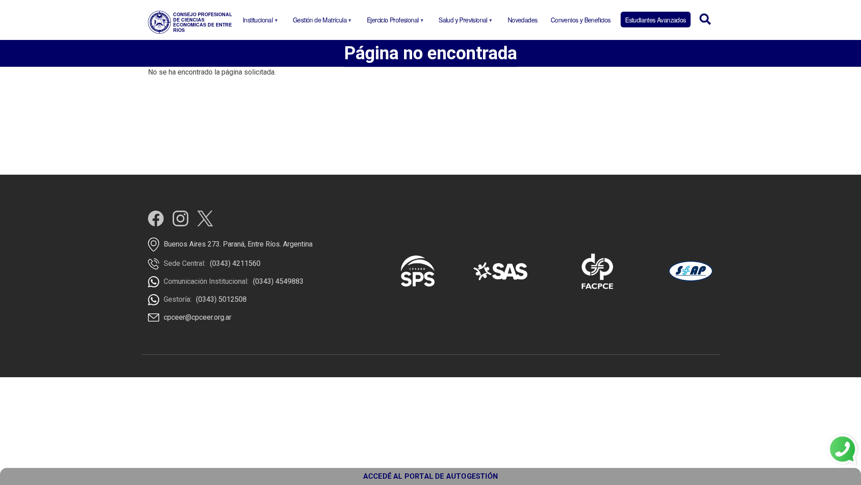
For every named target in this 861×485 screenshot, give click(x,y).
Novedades (523, 19)
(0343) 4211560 (235, 263)
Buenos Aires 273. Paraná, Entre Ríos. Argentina (238, 244)
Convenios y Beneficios (581, 19)
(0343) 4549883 (278, 281)
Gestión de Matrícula (318, 21)
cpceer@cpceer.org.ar (197, 317)
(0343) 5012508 (221, 299)
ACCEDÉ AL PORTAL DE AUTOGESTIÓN (430, 476)
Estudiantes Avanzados (655, 19)
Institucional (256, 21)
